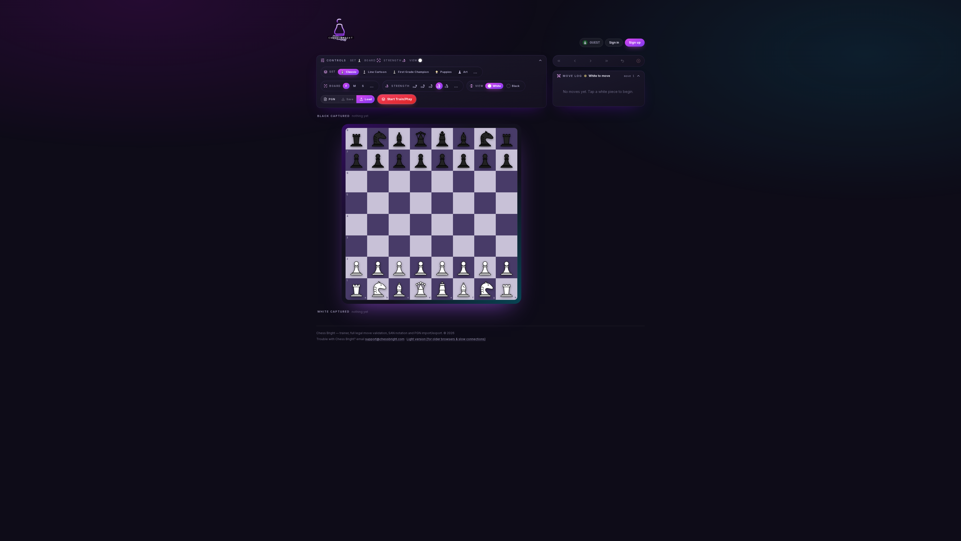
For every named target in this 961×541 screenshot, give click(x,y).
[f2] (463, 267)
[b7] (378, 160)
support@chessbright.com (384, 339)
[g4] (485, 224)
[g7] (485, 160)
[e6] (442, 181)
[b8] (378, 139)
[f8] (463, 139)
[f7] (463, 160)
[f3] (463, 246)
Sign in (614, 42)
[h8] (506, 139)
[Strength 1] (415, 85)
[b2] (378, 267)
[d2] (420, 267)
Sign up (635, 42)
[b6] (378, 181)
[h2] (506, 267)
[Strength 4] (439, 85)
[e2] (442, 267)
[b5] (378, 203)
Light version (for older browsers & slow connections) (446, 339)
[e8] (442, 139)
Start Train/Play (399, 99)
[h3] (506, 246)
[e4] (442, 224)
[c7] (399, 160)
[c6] (399, 181)
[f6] (463, 181)
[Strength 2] (423, 85)
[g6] (485, 181)
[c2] (399, 267)
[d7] (420, 160)
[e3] (442, 246)
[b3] (378, 246)
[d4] (420, 224)
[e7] (442, 160)
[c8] (399, 139)
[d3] (420, 246)
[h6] (506, 181)
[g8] (485, 139)
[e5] (442, 203)
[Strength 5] (447, 85)
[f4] (463, 224)
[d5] (420, 203)
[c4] (399, 224)
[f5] (463, 203)
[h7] (506, 160)
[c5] (399, 203)
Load (368, 99)
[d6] (420, 181)
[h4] (506, 224)
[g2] (485, 267)
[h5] (506, 203)
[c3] (399, 246)
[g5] (485, 203)
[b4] (378, 224)
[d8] (420, 139)
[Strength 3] (431, 85)
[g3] (485, 246)
